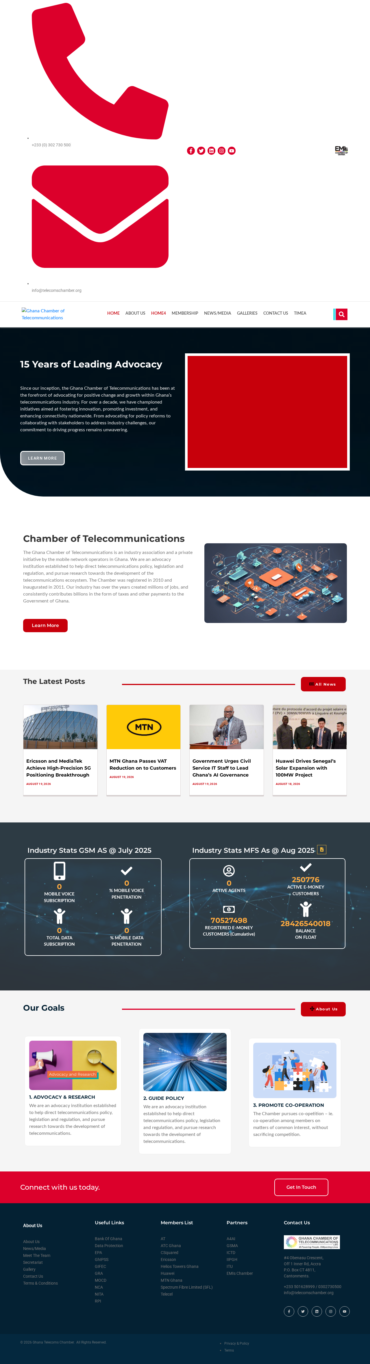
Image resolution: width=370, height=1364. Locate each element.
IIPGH (232, 1259)
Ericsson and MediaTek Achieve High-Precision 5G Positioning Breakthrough (58, 768)
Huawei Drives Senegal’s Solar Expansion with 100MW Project (306, 768)
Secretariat (33, 1262)
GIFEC (100, 1266)
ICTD (231, 1252)
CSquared (169, 1252)
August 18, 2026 (288, 783)
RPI (98, 1301)
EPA (98, 1252)
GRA (99, 1273)
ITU (230, 1266)
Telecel (167, 1294)
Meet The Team (36, 1255)
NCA (99, 1287)
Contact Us (275, 313)
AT (163, 1238)
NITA (99, 1294)
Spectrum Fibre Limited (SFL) (187, 1287)
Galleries (247, 313)
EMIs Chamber (240, 1273)
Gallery (29, 1269)
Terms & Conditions (40, 1283)
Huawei (167, 1273)
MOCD (100, 1280)
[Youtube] (232, 150)
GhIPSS (101, 1259)
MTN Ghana (171, 1280)
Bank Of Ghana (108, 1238)
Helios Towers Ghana (180, 1266)
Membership (185, 313)
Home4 (158, 313)
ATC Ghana (171, 1245)
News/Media (217, 313)
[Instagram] (221, 150)
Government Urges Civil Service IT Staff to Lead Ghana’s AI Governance (222, 768)
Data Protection (109, 1245)
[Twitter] (201, 150)
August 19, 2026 (38, 783)
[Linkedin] (211, 150)
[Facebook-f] (191, 150)
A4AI (231, 1238)
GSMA (232, 1245)
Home (113, 313)
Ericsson (168, 1259)
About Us (135, 313)
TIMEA (300, 313)
